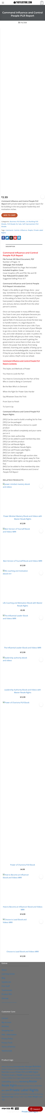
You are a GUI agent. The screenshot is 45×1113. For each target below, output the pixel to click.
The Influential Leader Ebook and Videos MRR (22, 648)
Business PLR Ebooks (17, 221)
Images (18, 1078)
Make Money (15, 1082)
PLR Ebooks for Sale (14, 224)
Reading (4, 1094)
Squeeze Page (8, 1096)
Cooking (15, 1069)
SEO (18, 1094)
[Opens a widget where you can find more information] (35, 1109)
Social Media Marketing (36, 1094)
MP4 (7, 1090)
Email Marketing (34, 1069)
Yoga (3, 1100)
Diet (24, 1069)
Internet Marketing (36, 1078)
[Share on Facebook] (3, 238)
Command (9, 230)
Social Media (24, 1094)
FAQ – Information (9, 1034)
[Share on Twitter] (7, 238)
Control (16, 230)
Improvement (25, 1078)
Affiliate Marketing (7, 1066)
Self (15, 1094)
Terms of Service (8, 1046)
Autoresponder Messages (22, 1066)
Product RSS (7, 994)
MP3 (3, 1090)
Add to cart (9, 215)
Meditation (21, 1086)
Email (28, 1069)
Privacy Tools (7, 1042)
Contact (5, 1018)
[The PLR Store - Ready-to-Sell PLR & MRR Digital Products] (22, 2)
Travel (26, 1097)
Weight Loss (38, 1096)
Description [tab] (10, 246)
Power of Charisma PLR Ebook (22, 865)
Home (14, 1078)
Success (16, 1097)
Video (30, 1097)
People (30, 230)
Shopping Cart (7, 1030)
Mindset (27, 1086)
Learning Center (8, 974)
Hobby (9, 1078)
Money (32, 1086)
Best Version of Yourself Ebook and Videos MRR (22, 561)
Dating (20, 1069)
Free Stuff (6, 986)
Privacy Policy (7, 1038)
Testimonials (7, 990)
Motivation (38, 1086)
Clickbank (10, 1069)
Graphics (13, 1075)
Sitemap (5, 998)
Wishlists (5, 1026)
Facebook (12, 1072)
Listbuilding (6, 1081)
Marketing (24, 1081)
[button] (3, 2)
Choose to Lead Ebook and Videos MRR (23, 951)
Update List (6, 982)
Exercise (5, 1072)
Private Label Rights (24, 1090)
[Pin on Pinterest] (15, 238)
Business (37, 1066)
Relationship (10, 1094)
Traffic (21, 1097)
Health (20, 1075)
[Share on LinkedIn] (19, 238)
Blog (3, 978)
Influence (23, 230)
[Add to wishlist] (42, 197)
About (4, 970)
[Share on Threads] (11, 238)
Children (4, 1069)
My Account (6, 1022)
